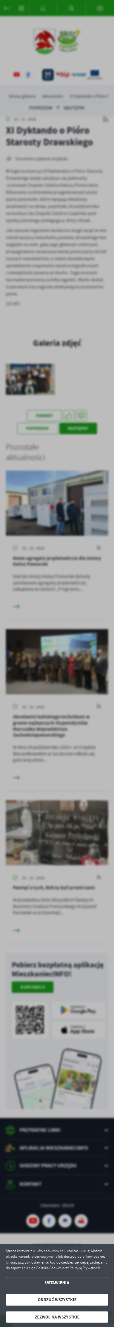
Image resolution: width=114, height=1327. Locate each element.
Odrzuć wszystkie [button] (57, 1300)
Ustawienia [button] (57, 1283)
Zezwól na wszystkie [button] (57, 1317)
